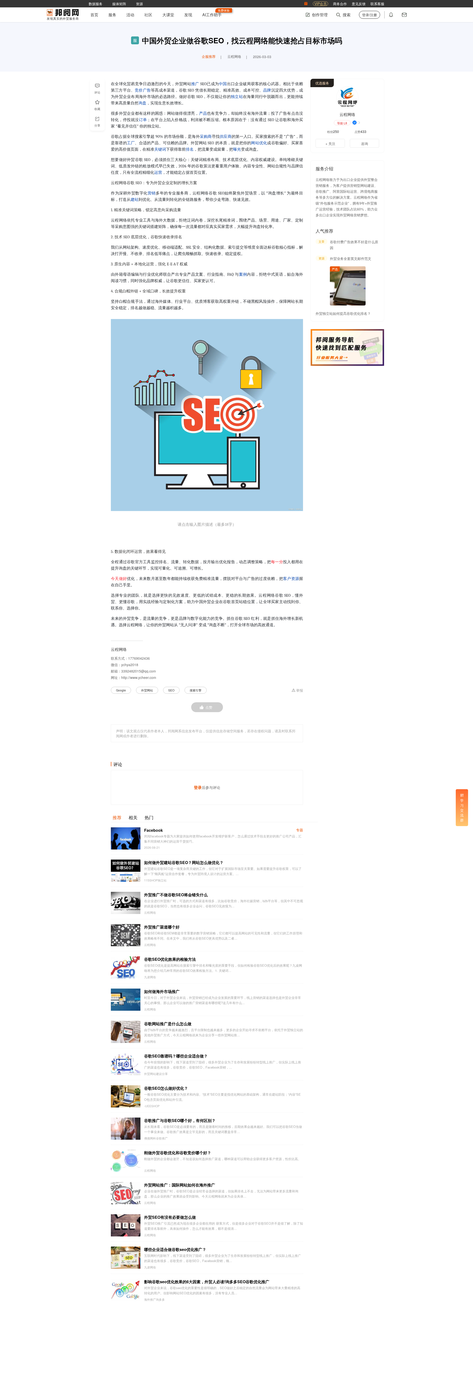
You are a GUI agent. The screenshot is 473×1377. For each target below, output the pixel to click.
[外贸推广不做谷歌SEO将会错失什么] (125, 903)
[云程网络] (347, 97)
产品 (203, 113)
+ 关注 (330, 143)
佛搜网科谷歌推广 (156, 1138)
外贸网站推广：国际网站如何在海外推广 (179, 1185)
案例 (243, 274)
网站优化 (259, 143)
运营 (158, 172)
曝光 (237, 149)
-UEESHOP (152, 1106)
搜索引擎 (196, 690)
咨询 (364, 143)
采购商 (206, 136)
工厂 (131, 143)
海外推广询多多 (154, 1299)
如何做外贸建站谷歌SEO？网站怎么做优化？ (183, 862)
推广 (195, 84)
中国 (223, 84)
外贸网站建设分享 (156, 1073)
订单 (143, 120)
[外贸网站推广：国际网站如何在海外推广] (125, 1193)
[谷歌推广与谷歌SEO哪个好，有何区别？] (125, 1129)
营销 (152, 193)
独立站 (237, 97)
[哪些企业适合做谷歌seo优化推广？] (125, 1258)
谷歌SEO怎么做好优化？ (166, 1088)
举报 (299, 690)
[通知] (391, 14)
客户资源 (291, 578)
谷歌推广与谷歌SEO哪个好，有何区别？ (180, 1120)
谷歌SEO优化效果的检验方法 (170, 959)
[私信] (404, 14)
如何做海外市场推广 (162, 991)
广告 (147, 90)
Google (121, 690)
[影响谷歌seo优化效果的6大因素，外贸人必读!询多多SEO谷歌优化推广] (125, 1290)
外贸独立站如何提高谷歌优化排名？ (343, 313)
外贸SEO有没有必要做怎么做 (170, 1217)
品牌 (267, 90)
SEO (171, 690)
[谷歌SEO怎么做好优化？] (125, 1096)
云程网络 (150, 912)
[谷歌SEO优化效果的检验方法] (125, 967)
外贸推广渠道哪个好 (162, 927)
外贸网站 (147, 690)
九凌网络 (150, 977)
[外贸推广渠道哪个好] (125, 935)
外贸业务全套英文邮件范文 (350, 258)
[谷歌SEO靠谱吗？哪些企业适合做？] (125, 1064)
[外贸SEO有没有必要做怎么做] (125, 1225)
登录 (198, 787)
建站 (134, 199)
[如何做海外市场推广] (125, 1000)
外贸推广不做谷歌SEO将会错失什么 (176, 894)
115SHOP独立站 (155, 880)
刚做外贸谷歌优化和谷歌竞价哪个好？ (177, 1152)
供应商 (225, 136)
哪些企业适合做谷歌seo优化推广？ (175, 1249)
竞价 (139, 90)
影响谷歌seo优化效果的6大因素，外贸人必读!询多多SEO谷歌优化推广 (206, 1281)
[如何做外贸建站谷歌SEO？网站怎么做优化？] (125, 871)
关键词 (160, 149)
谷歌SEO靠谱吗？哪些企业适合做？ (176, 1056)
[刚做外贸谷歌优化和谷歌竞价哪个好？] (125, 1161)
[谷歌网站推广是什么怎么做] (125, 1032)
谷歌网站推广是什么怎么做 (167, 1023)
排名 (190, 149)
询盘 (142, 103)
